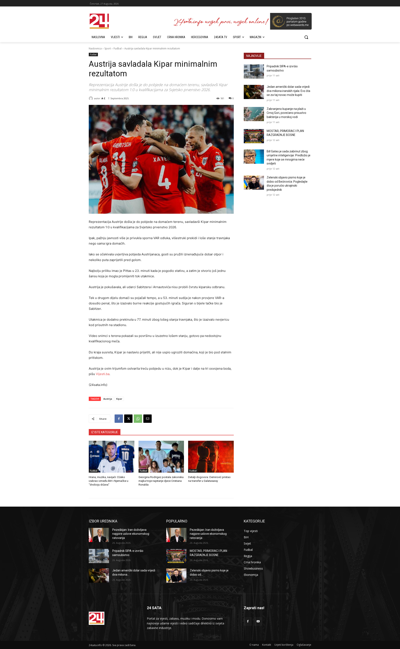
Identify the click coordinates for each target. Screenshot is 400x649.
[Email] (147, 418)
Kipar (119, 398)
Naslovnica (95, 48)
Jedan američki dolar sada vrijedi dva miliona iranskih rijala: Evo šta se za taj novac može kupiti (288, 91)
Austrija (107, 398)
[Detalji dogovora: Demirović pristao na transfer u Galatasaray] (211, 457)
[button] (306, 37)
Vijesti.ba (102, 374)
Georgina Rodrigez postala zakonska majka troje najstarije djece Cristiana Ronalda (161, 481)
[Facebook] (119, 418)
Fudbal (118, 48)
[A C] (91, 98)
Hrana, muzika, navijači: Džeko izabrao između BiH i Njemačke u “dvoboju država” (108, 481)
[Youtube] (258, 621)
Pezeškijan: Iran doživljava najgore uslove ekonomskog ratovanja (130, 534)
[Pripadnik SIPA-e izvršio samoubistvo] (254, 71)
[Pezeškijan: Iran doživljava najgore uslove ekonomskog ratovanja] (99, 535)
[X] (128, 418)
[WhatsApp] (138, 418)
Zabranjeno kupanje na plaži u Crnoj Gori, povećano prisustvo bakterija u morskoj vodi (286, 113)
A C (103, 98)
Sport (107, 48)
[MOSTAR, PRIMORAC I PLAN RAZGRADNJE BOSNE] (254, 136)
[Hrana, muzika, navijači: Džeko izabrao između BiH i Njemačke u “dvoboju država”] (111, 457)
